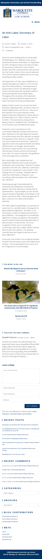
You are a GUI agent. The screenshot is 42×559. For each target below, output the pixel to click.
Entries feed (5, 534)
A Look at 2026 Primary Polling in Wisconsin (15, 434)
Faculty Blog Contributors (10, 516)
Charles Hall (5, 470)
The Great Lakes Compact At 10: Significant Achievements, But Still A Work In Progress (21, 307)
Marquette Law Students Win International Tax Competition (20, 425)
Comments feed (7, 537)
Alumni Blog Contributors (10, 519)
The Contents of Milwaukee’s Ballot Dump (14, 438)
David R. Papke (10, 44)
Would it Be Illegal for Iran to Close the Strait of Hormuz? (21, 270)
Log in (4, 531)
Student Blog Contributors (10, 521)
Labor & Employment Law (14, 47)
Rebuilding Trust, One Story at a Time (13, 454)
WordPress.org (6, 539)
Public (28, 47)
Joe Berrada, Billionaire (18, 470)
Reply (33, 337)
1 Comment (9, 50)
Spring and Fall (21, 316)
